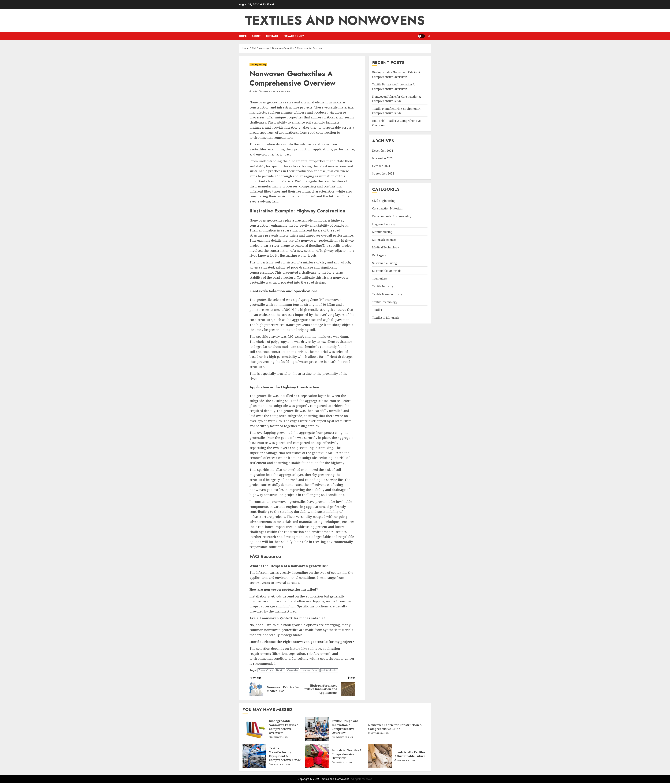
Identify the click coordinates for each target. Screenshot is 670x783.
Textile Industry (382, 286)
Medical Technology (385, 247)
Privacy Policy (294, 36)
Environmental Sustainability (391, 216)
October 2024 (381, 166)
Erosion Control (266, 670)
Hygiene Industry (384, 224)
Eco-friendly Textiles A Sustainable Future (409, 754)
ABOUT (256, 36)
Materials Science (384, 240)
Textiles (377, 310)
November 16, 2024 (406, 760)
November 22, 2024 (280, 764)
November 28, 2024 (343, 737)
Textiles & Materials (385, 318)
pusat (254, 91)
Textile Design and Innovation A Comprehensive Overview (345, 727)
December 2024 (382, 151)
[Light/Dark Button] (421, 36)
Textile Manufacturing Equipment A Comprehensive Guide (285, 754)
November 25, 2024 (380, 733)
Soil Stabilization (329, 670)
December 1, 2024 (279, 737)
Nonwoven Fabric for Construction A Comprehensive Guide (395, 727)
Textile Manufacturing (387, 294)
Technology (380, 279)
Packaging (379, 255)
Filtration (280, 670)
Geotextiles (292, 670)
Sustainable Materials (386, 271)
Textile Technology (384, 302)
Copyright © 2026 (309, 779)
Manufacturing (382, 232)
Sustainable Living (384, 263)
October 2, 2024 (269, 91)
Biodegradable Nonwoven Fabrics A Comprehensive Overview (284, 727)
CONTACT (272, 36)
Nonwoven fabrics (309, 670)
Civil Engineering (258, 64)
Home (243, 36)
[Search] (429, 36)
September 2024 (383, 173)
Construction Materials (387, 208)
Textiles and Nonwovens (335, 20)
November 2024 (382, 158)
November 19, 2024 (343, 762)
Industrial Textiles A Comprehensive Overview (347, 754)
